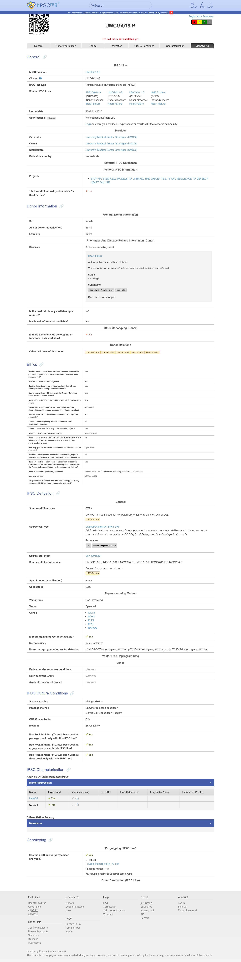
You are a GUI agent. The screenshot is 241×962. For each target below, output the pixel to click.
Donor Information (66, 46)
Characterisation (175, 46)
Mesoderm (35, 823)
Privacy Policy (154, 12)
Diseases (33, 939)
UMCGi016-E (137, 352)
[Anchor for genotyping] (50, 839)
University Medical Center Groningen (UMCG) (111, 137)
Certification (109, 906)
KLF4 (91, 620)
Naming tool (147, 910)
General (38, 46)
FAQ (105, 903)
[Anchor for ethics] (41, 364)
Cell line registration (114, 910)
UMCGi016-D (122, 352)
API (142, 914)
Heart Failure (93, 103)
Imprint (69, 931)
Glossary (108, 914)
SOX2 (91, 616)
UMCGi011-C (136, 92)
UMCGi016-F (152, 352)
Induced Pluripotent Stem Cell (102, 526)
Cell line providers (38, 927)
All (33, 910)
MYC (91, 624)
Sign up (182, 906)
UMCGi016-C (108, 352)
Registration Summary (201, 16)
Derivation (116, 46)
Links (68, 910)
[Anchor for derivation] (57, 493)
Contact (144, 918)
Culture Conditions (144, 46)
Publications (34, 942)
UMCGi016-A (93, 92)
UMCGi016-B (93, 72)
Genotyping (202, 46)
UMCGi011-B (115, 92)
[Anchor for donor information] (61, 206)
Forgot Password (187, 910)
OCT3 (91, 612)
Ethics (93, 46)
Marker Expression (40, 782)
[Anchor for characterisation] (68, 769)
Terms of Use (73, 927)
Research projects (38, 931)
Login (210, 7)
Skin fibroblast (93, 555)
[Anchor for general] (44, 56)
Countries (33, 935)
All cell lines (34, 906)
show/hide (52, 118)
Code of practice (75, 906)
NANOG (92, 627)
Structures (146, 906)
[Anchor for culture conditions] (72, 693)
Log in (181, 903)
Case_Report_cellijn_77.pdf (103, 863)
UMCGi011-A (158, 92)
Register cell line (37, 903)
